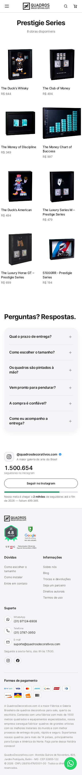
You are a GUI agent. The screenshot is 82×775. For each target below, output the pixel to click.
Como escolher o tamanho (15, 569)
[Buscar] (65, 6)
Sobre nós (50, 567)
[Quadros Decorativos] (36, 6)
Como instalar (13, 577)
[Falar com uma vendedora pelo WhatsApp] (70, 763)
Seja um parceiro (54, 585)
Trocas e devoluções (57, 579)
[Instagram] (8, 660)
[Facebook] (17, 660)
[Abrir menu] (7, 6)
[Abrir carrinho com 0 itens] (75, 6)
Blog (46, 573)
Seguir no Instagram (41, 483)
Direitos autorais (54, 591)
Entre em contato (15, 583)
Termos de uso (53, 597)
